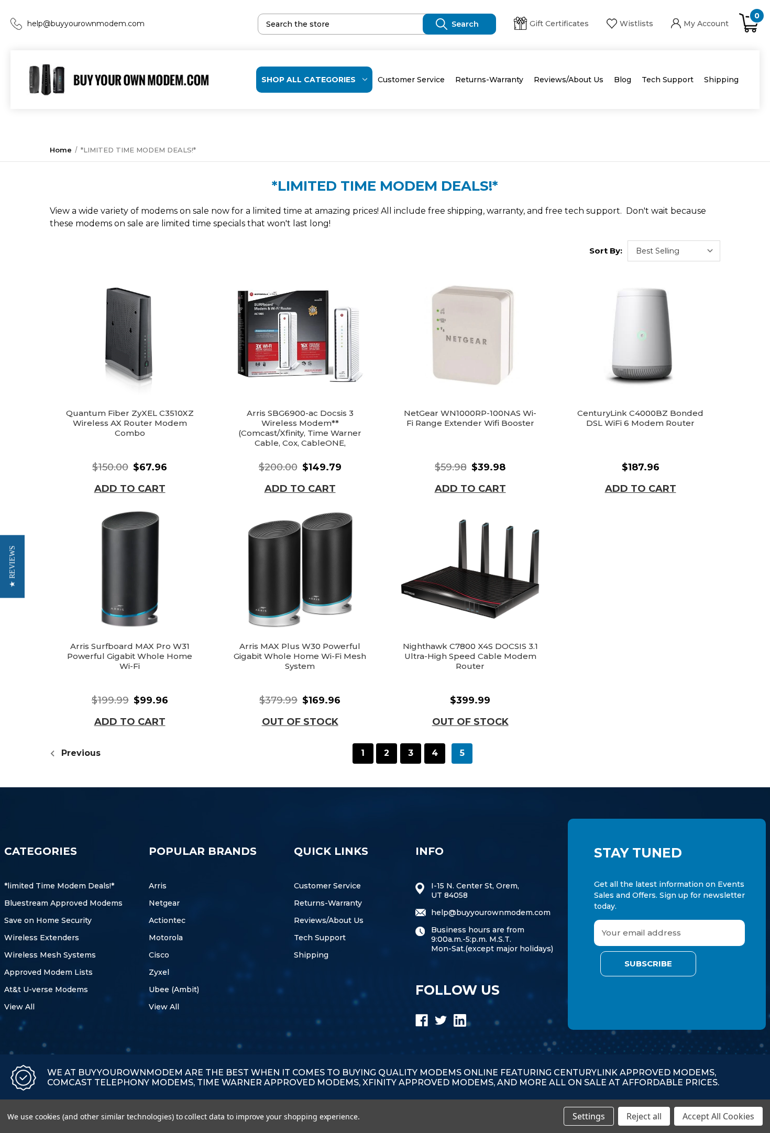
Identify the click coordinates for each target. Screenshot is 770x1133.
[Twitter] (441, 1020)
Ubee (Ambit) (174, 989)
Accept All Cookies (718, 1116)
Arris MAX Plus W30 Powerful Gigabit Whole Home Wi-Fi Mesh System (300, 656)
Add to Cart (130, 488)
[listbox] (674, 250)
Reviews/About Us (568, 79)
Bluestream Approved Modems (63, 903)
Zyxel (159, 972)
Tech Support (668, 79)
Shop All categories (308, 79)
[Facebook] (421, 1020)
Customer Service (411, 79)
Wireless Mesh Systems (50, 955)
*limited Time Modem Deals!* (59, 885)
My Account (706, 23)
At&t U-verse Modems (46, 989)
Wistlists (636, 23)
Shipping (721, 79)
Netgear (164, 903)
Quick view (130, 336)
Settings (589, 1116)
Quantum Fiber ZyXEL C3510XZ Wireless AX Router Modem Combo (130, 423)
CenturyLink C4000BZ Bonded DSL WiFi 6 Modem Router (640, 418)
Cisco (159, 955)
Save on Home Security (48, 920)
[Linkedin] (460, 1020)
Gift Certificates (559, 23)
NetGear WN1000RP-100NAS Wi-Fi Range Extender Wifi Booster (470, 418)
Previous (80, 753)
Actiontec (167, 920)
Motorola (166, 937)
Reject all (644, 1116)
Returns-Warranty (489, 79)
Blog (622, 79)
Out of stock (300, 722)
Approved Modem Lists (48, 972)
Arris (158, 885)
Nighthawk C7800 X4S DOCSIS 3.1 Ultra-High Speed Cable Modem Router (470, 656)
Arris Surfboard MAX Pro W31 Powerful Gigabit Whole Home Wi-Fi (129, 656)
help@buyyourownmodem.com (86, 23)
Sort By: (605, 251)
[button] (12, 566)
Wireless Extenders (41, 937)
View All (19, 1006)
